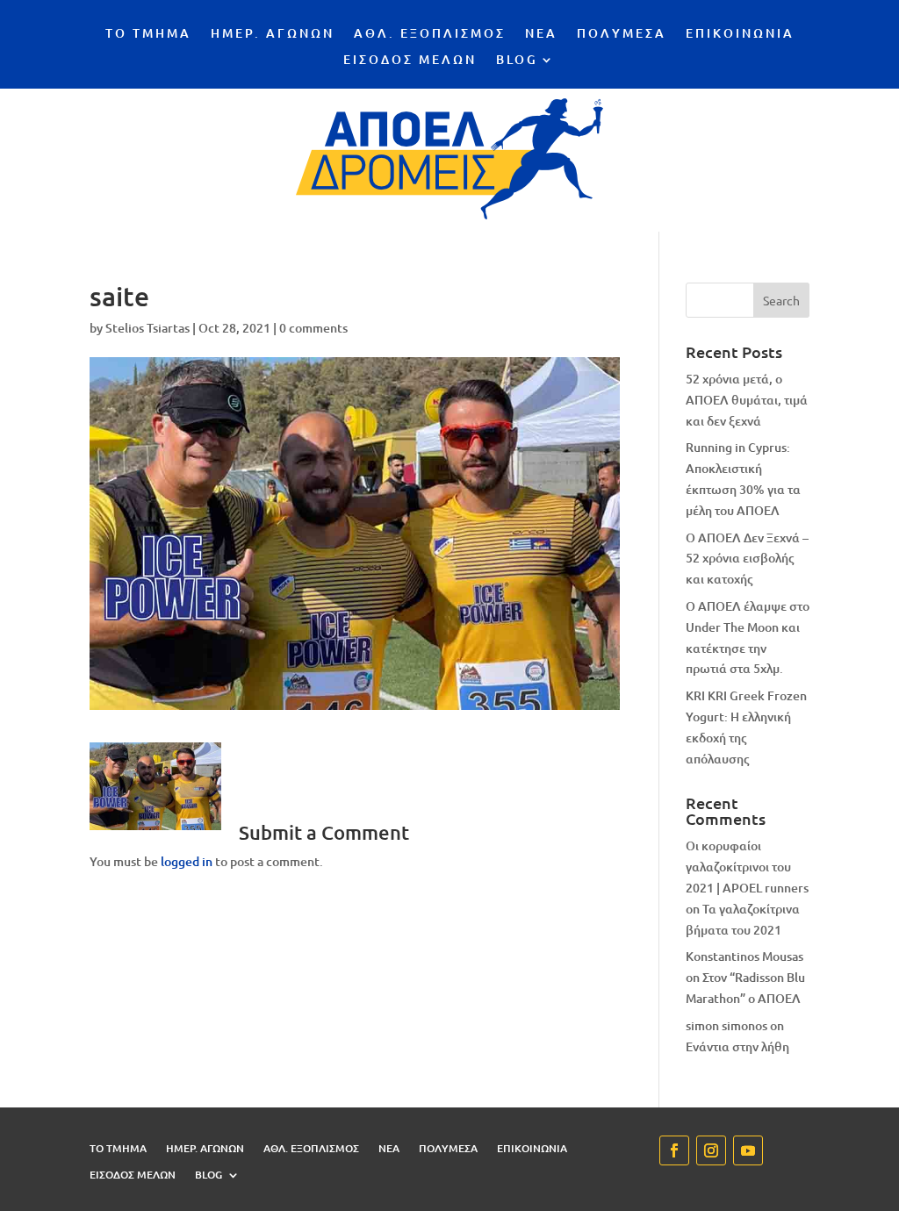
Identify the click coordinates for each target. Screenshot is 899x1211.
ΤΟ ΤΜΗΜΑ (148, 34)
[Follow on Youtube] (748, 1150)
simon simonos (726, 1025)
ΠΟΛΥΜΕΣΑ (621, 34)
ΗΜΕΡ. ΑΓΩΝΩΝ (272, 34)
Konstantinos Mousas (744, 956)
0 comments (313, 327)
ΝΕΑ (541, 34)
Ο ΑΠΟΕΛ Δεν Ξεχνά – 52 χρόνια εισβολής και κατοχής (747, 558)
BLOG (517, 61)
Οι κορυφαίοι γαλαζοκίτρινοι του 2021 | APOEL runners (747, 866)
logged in (186, 861)
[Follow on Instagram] (711, 1150)
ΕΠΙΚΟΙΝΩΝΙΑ (740, 34)
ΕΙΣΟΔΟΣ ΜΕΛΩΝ (410, 61)
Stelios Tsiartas (147, 327)
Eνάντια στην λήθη (737, 1046)
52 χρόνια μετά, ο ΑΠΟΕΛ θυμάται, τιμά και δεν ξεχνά (747, 399)
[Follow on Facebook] (674, 1150)
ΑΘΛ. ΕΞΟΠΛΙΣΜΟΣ (430, 34)
